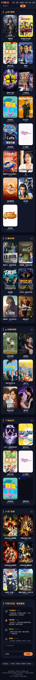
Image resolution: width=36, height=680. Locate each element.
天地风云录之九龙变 (26, 538)
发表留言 (28, 654)
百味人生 (25, 383)
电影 (17, 2)
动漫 (26, 2)
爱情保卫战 (26, 501)
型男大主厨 (10, 65)
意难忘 (26, 65)
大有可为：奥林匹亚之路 (25, 292)
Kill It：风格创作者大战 (10, 447)
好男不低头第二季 (10, 383)
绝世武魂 (25, 201)
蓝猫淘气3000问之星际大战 (10, 174)
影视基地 (23, 663)
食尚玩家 (10, 228)
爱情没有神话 (10, 410)
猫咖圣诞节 (26, 319)
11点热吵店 (26, 93)
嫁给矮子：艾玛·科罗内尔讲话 (10, 319)
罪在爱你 (25, 356)
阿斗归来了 (26, 120)
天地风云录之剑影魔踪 (10, 538)
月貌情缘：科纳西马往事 (25, 265)
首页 (13, 2)
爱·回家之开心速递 (26, 38)
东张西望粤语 (10, 201)
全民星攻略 (10, 147)
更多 (32, 238)
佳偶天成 (10, 38)
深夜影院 (18, 663)
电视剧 (22, 2)
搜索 (23, 6)
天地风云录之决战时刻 (10, 565)
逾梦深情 (25, 410)
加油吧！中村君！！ (10, 592)
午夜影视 (5, 2)
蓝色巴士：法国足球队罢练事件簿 (10, 265)
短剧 (33, 2)
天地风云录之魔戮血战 (26, 565)
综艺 (30, 2)
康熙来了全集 (10, 93)
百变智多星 (10, 120)
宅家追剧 (29, 663)
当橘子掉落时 (10, 356)
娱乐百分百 (26, 447)
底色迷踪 (10, 292)
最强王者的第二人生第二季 (26, 592)
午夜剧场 (12, 663)
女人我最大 (26, 147)
